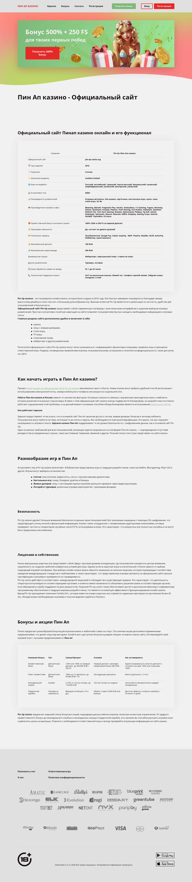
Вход (147, 6)
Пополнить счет (26, 771)
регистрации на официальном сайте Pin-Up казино (53, 388)
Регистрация (96, 6)
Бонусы (65, 6)
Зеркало (51, 6)
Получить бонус (124, 6)
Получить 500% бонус (42, 53)
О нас (21, 777)
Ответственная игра (59, 771)
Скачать (79, 6)
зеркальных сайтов (160, 404)
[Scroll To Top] (179, 874)
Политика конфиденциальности (66, 777)
